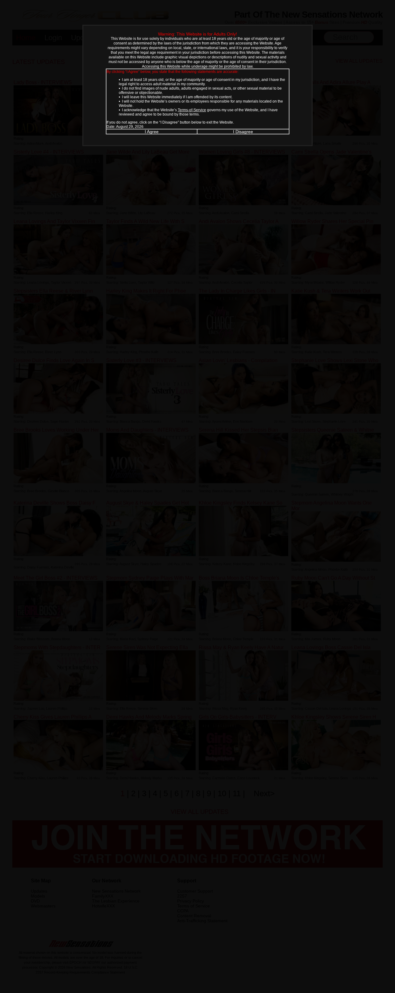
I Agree (152, 131)
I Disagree (243, 131)
